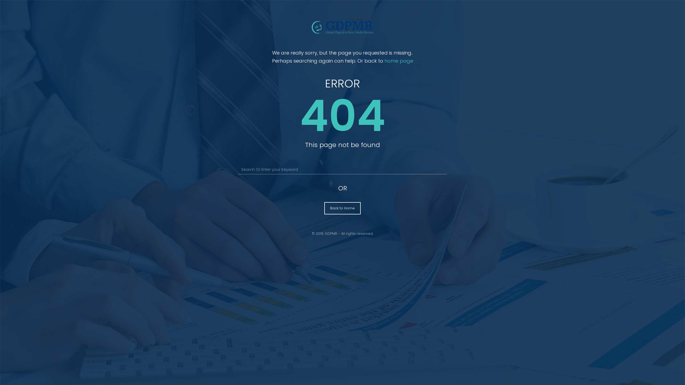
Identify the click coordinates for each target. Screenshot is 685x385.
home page (399, 60)
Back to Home (342, 208)
